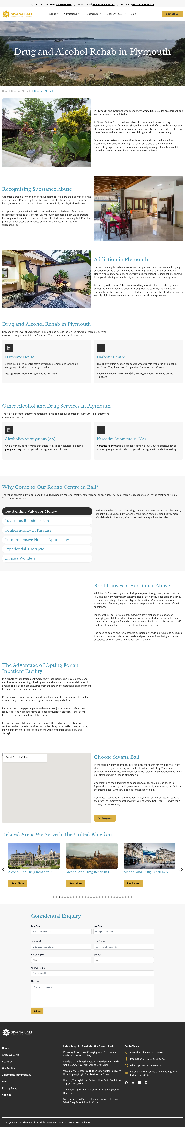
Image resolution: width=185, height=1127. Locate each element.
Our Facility (8, 1068)
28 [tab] (131, 897)
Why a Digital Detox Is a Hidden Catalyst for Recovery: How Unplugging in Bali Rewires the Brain (92, 1072)
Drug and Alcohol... (21, 91)
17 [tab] (99, 897)
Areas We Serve (10, 1055)
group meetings (13, 449)
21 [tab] (111, 897)
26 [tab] (125, 897)
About (52, 14)
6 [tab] (68, 897)
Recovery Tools (114, 14)
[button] (57, 14)
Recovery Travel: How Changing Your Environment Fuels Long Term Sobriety (90, 1053)
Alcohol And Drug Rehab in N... (89, 872)
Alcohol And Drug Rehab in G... (31, 872)
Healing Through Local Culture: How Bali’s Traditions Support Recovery (92, 1081)
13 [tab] (88, 897)
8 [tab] (73, 897)
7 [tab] (71, 897)
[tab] (47, 511)
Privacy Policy (10, 1088)
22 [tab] (114, 897)
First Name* (37, 926)
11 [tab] (82, 897)
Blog (133, 14)
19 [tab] (105, 897)
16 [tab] (97, 897)
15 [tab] (94, 897)
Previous (4, 870)
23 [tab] (117, 897)
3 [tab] (59, 897)
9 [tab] (76, 897)
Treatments (91, 14)
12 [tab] (85, 897)
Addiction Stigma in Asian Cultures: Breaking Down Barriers (91, 1091)
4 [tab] (62, 897)
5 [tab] (65, 897)
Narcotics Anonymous (109, 446)
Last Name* (99, 926)
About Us (7, 1061)
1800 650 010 (64, 4)
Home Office (119, 285)
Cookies (6, 1095)
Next (181, 870)
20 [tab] (108, 897)
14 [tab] (91, 897)
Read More (18, 883)
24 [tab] (120, 897)
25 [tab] (123, 897)
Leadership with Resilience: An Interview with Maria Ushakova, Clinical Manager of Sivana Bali (91, 1063)
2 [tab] (56, 897)
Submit (37, 1011)
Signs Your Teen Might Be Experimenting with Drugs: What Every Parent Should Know (91, 1100)
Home (5, 91)
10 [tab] (79, 897)
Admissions (70, 14)
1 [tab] (53, 897)
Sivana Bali (148, 111)
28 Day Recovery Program (16, 1075)
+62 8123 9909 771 (104, 4)
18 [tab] (102, 897)
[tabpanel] (35, 865)
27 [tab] (128, 897)
